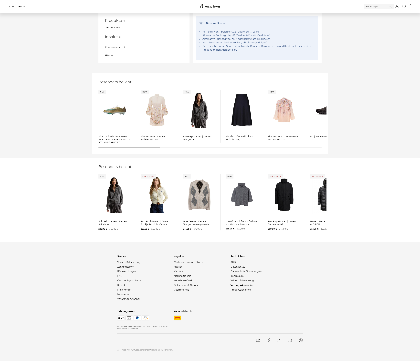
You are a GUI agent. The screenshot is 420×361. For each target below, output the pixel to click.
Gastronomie (181, 289)
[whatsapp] (301, 340)
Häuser (109, 55)
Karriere (178, 271)
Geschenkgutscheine (129, 280)
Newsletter (123, 294)
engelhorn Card (183, 280)
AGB (233, 262)
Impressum (237, 275)
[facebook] (269, 340)
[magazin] (258, 340)
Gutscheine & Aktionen (187, 285)
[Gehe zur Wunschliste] (403, 6)
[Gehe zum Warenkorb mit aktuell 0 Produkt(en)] (411, 6)
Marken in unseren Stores (188, 262)
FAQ (119, 275)
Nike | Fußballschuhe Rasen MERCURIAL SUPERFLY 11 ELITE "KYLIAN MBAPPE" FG (114, 139)
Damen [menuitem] (11, 6)
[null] (114, 110)
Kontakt (121, 285)
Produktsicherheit (241, 289)
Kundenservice (113, 47)
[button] (397, 6)
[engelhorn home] (210, 6)
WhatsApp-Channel (128, 298)
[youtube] (290, 340)
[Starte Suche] (390, 6)
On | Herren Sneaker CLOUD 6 (325, 136)
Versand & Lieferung (128, 262)
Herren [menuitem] (22, 6)
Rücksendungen (126, 271)
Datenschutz (238, 266)
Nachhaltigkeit (182, 275)
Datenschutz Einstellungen (246, 271)
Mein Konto (124, 289)
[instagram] (278, 340)
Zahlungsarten (125, 266)
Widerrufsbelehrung (242, 280)
